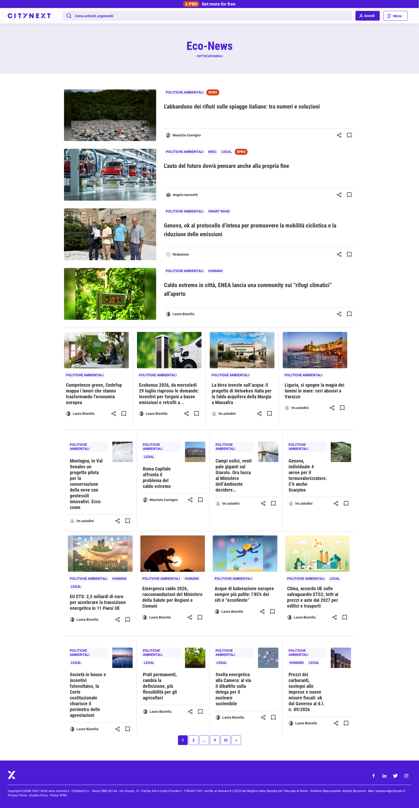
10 (225, 740)
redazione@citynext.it (390, 791)
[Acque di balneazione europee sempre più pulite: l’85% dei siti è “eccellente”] (245, 553)
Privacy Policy (17, 795)
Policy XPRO (58, 795)
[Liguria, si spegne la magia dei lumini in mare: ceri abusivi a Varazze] (315, 350)
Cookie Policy (38, 795)
